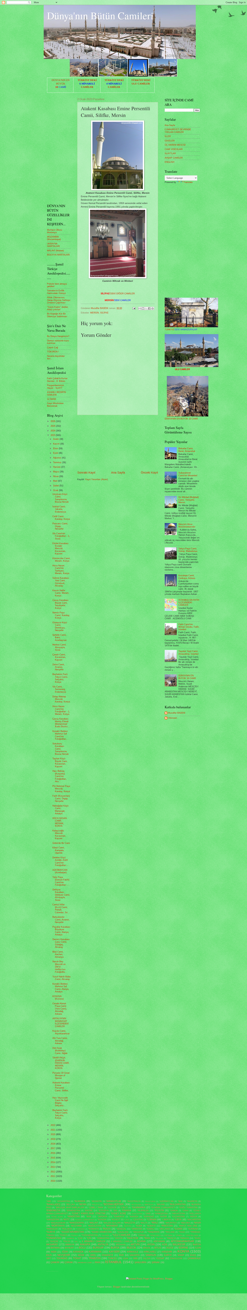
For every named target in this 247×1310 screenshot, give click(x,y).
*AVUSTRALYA (134, 1201)
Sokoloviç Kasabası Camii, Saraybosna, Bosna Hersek (60, 748)
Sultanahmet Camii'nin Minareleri (187, 474)
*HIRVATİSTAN (178, 1214)
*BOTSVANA (136, 1205)
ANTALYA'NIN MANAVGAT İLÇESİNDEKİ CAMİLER (60, 1022)
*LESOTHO (138, 1220)
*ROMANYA (93, 1229)
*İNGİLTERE (132, 1238)
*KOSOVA (102, 1220)
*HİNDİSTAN (73, 1216)
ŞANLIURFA (140, 1262)
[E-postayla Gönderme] (133, 308)
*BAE (180, 1201)
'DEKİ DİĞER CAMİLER (118, 293)
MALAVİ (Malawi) (55, 250)
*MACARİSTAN (194, 1220)
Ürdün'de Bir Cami (61, 843)
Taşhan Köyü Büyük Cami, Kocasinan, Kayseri (60, 762)
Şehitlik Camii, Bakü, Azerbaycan (59, 637)
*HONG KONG (57, 1217)
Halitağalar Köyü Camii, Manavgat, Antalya (60, 810)
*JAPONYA (102, 1217)
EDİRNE (183, 1247)
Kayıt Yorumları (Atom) (96, 479)
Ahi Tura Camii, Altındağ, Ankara (60, 1041)
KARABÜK (78, 1252)
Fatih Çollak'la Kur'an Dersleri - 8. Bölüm (57, 379)
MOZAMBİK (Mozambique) (54, 238)
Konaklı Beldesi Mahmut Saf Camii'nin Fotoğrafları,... (60, 735)
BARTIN (197, 1244)
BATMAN (55, 1247)
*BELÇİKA (70, 1204)
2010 (53, 1181)
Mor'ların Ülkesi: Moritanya (55, 231)
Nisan (56, 476)
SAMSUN (150, 1255)
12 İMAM (51, 399)
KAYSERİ (114, 1251)
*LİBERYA (166, 1220)
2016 (53, 1153)
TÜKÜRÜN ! (53, 351)
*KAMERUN (118, 1217)
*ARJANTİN (96, 1201)
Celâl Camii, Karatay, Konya (61, 517)
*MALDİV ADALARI (111, 1223)
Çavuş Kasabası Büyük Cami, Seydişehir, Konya (60, 604)
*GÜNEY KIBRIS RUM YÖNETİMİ (88, 1213)
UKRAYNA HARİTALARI (53, 244)
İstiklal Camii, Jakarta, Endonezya (59, 509)
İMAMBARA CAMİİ (85, 1262)
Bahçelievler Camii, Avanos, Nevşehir (61, 919)
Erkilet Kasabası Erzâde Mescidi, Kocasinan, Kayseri (60, 548)
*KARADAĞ (148, 1217)
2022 (53, 1125)
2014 (53, 1162)
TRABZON (95, 1258)
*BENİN (82, 1204)
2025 (53, 426)
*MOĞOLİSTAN (94, 1226)
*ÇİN (89, 1238)
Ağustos (57, 457)
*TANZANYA (153, 1232)
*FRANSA (126, 1210)
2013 (53, 1167)
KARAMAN (95, 1251)
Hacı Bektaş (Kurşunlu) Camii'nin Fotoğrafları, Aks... (59, 776)
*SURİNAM (193, 1229)
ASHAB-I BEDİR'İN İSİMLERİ (56, 393)
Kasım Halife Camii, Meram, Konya (60, 593)
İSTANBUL (113, 1262)
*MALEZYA (129, 1222)
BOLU (82, 1247)
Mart (55, 481)
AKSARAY (52, 1244)
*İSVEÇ (197, 1238)
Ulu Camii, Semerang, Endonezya (59, 689)
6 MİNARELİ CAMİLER (122, 1241)
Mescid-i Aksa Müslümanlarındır (186, 525)
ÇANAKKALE (194, 1258)
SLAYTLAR (170, 153)
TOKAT (77, 1258)
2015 (53, 1157)
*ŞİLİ (76, 1241)
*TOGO (181, 1232)
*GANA (185, 1211)
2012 (53, 1171)
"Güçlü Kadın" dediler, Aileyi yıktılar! (57, 308)
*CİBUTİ (124, 1208)
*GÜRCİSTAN (136, 1214)
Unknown (172, 718)
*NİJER (138, 1226)
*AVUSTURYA (150, 1201)
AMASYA (69, 1244)
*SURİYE (50, 1232)
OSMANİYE (107, 1255)
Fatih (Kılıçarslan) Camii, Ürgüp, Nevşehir (61, 798)
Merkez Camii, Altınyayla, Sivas (59, 647)
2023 (53, 435)
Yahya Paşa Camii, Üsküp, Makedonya (187, 549)
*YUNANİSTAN (53, 1238)
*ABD (48, 1201)
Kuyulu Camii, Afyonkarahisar (61, 1032)
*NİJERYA (151, 1226)
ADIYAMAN (159, 1241)
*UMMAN (142, 1235)
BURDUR (98, 1247)
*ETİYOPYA (103, 1211)
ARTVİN (135, 1244)
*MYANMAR (112, 1225)
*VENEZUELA (155, 1235)
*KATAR (163, 1217)
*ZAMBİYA (70, 1238)
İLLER (168, 136)
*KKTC (66, 1219)
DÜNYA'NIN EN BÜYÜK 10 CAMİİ (181, 418)
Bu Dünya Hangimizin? (58, 336)
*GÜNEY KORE (118, 1213)
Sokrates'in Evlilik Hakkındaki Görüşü (56, 291)
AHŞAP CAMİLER (174, 158)
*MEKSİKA (185, 1223)
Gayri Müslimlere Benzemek (55, 404)
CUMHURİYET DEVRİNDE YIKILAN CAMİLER (178, 130)
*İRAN (147, 1238)
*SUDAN (178, 1229)
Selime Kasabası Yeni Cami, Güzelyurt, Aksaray (60, 582)
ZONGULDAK (176, 1258)
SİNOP (180, 1255)
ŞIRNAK (156, 1262)
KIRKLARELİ (150, 1252)
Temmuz (57, 462)
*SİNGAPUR (138, 1232)
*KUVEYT (115, 1220)
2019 (53, 1139)
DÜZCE (170, 1247)
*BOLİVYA (96, 1205)
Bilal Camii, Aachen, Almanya (58, 954)
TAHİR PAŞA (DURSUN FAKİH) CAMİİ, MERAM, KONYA (61, 1063)
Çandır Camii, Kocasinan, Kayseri (59, 657)
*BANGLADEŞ (53, 1204)
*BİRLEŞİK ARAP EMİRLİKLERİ (70, 1208)
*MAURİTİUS (171, 1223)
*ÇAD (80, 1238)
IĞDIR (65, 1252)
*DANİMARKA (139, 1207)
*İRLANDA (159, 1238)
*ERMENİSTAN (73, 1211)
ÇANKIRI (55, 1262)
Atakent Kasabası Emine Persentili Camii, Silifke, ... (61, 1087)
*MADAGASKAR (58, 1223)
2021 (53, 1130)
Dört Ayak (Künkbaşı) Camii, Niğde (59, 1050)
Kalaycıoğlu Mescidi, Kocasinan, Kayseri (59, 834)
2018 (53, 1144)
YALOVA (147, 1258)
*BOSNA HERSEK (113, 1204)
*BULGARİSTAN (178, 1204)
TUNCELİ (112, 1258)
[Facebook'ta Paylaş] (149, 308)
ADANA (141, 1241)
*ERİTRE (88, 1211)
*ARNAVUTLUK (113, 1201)
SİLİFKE (104, 312)
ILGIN (198, 1247)
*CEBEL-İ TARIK (95, 1208)
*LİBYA (178, 1219)
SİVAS (193, 1255)
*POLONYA (67, 1229)
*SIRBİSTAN (136, 1229)
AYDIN (151, 1244)
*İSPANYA (184, 1238)
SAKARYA (134, 1255)
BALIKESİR (179, 1244)
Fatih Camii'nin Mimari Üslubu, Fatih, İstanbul (188, 627)
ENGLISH (169, 162)
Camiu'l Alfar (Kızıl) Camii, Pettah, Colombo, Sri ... (61, 908)
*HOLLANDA (195, 1214)
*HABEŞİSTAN (161, 1214)
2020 (53, 1134)
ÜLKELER (170, 140)
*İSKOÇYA (171, 1238)
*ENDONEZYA (53, 1210)
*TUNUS (63, 1235)
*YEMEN (178, 1235)
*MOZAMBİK (76, 1226)
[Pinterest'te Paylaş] (152, 308)
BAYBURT (69, 1248)
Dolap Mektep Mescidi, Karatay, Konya (61, 699)
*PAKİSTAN (167, 1225)
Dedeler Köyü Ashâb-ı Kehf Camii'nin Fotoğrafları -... (60, 861)
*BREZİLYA (148, 1205)
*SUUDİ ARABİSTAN (101, 1232)
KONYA (183, 1251)
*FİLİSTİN (159, 1210)
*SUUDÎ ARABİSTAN (72, 1231)
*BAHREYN (192, 1201)
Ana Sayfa (118, 472)
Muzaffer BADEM (176, 713)
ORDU (93, 1255)
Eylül (56, 453)
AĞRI (164, 1244)
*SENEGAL (121, 1229)
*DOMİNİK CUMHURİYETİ (163, 1208)
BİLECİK (131, 1247)
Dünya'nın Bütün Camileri (100, 15)
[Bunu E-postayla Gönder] (139, 308)
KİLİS (49, 1255)
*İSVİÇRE (54, 1241)
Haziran (57, 467)
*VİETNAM (168, 1235)
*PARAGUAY (52, 1229)
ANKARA (85, 1244)
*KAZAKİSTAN (178, 1217)
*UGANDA (105, 1235)
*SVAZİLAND (123, 1232)
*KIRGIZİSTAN (52, 1220)
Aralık (56, 439)
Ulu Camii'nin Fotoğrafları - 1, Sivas (61, 536)
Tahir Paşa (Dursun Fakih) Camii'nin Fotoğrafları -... (60, 881)
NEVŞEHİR (63, 1255)
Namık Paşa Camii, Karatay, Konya (61, 615)
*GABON (174, 1211)
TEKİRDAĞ (62, 1258)
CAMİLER (87, 87)
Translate (188, 182)
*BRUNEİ (160, 1204)
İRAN (97, 1262)
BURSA (115, 1247)
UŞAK (125, 1258)
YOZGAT (160, 1258)
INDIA (54, 1252)
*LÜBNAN (151, 1219)
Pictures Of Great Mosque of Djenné (61, 1075)
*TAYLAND (170, 1232)
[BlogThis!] (143, 308)
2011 (53, 1176)
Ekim (56, 448)
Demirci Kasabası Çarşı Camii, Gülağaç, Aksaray (61, 943)
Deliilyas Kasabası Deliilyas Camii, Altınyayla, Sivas (61, 894)
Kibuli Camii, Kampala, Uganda (58, 850)
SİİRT (48, 1258)
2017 (53, 1148)
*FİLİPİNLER (143, 1211)
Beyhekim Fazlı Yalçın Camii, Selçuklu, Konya (60, 678)
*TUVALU (74, 1235)
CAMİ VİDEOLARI (174, 149)
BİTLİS (157, 1247)
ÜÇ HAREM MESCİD (175, 145)
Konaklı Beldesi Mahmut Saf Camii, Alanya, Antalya (60, 988)
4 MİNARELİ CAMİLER (93, 1241)
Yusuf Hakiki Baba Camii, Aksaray (61, 977)
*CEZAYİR (112, 1208)
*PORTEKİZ (80, 1229)
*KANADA (133, 1217)
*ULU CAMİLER (121, 1235)
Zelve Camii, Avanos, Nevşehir (58, 667)
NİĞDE (81, 1255)
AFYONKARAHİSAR (182, 1241)
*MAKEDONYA (76, 1222)
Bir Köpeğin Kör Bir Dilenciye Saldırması (57, 315)
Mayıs (56, 471)
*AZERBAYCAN (166, 1201)
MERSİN (94, 312)
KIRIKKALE (132, 1252)
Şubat (56, 485)
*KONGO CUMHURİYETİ (84, 1220)
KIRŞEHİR (167, 1252)
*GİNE (148, 1214)
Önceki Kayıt (149, 472)
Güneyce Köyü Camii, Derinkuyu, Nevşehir (59, 626)
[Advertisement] (117, 442)
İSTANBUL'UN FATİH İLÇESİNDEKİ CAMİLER (188, 602)
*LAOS (126, 1220)
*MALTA (143, 1223)
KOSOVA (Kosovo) (58, 997)
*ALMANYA (79, 1201)
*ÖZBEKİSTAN (103, 1238)
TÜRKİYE (181, 329)
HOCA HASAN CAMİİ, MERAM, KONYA (59, 822)
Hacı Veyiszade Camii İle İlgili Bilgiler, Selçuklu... (60, 1101)
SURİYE (168, 1255)
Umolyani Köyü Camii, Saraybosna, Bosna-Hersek (60, 498)
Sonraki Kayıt (86, 472)
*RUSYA (106, 1229)
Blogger (116, 1286)
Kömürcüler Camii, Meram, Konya (61, 559)
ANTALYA (102, 1244)
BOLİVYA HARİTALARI (58, 254)
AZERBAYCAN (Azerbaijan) (59, 871)
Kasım (56, 443)
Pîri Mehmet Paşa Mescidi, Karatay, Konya (61, 789)
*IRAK (88, 1217)
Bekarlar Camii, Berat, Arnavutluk (186, 449)
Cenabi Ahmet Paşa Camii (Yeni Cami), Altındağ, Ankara (59, 1008)
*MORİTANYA (58, 1225)
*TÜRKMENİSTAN (89, 1235)
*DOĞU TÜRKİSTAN (188, 1208)
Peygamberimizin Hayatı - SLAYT (55, 386)
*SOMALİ (150, 1229)
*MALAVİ (93, 1222)
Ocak (56, 490)
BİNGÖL (147, 1248)
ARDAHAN (121, 1245)
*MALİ (154, 1222)
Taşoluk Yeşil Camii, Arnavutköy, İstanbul (188, 652)
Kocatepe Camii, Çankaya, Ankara (186, 576)
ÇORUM (69, 1262)
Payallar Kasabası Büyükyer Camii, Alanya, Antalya (61, 931)
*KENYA (193, 1217)
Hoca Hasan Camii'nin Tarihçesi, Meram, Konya (60, 569)
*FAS (115, 1211)
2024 (53, 430)
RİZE (121, 1255)
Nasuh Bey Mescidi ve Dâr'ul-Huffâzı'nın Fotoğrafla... (59, 966)
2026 (53, 421)
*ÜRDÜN (118, 1238)
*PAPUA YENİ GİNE (188, 1226)
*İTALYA (66, 1241)
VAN (135, 1258)
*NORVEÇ (128, 1226)
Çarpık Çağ (52, 347)
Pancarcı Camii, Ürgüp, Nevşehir (60, 526)
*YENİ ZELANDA (191, 1235)
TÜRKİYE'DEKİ (87, 80)
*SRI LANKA (164, 1229)
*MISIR (197, 1222)
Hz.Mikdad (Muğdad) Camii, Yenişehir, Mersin (188, 500)
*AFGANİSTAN (63, 1201)
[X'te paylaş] (146, 308)
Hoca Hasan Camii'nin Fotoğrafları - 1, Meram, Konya (61, 710)
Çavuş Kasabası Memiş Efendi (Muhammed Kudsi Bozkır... (60, 722)
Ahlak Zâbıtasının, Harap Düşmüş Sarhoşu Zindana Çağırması (58, 300)
